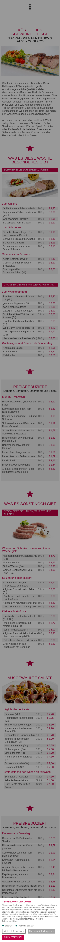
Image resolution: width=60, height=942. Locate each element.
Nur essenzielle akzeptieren (41, 931)
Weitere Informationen (14, 931)
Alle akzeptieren (13, 937)
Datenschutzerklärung (10, 921)
